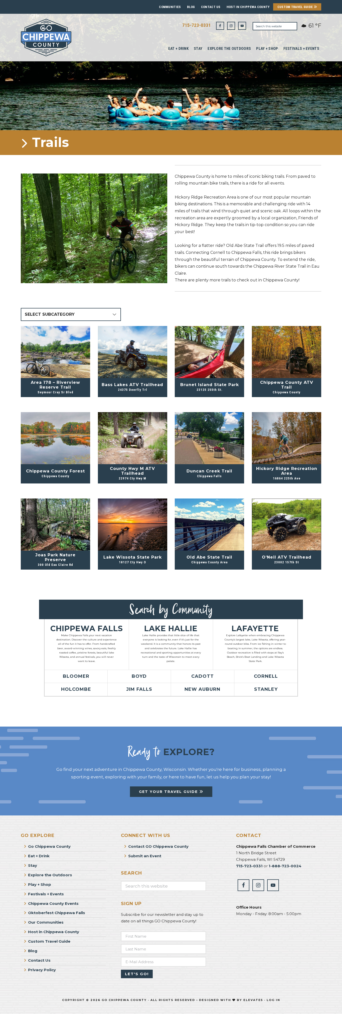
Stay (32, 865)
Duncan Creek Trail (209, 471)
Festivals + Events (46, 894)
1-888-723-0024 (285, 866)
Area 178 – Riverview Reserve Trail (55, 385)
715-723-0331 (196, 25)
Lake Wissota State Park (132, 557)
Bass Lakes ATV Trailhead (132, 384)
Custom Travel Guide (295, 7)
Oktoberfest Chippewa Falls (56, 912)
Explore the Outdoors (50, 875)
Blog (191, 7)
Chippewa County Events (53, 903)
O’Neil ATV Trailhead (286, 557)
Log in (273, 1000)
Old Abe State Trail (209, 557)
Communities (170, 7)
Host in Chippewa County (248, 7)
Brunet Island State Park (209, 384)
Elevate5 (253, 1000)
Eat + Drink (39, 856)
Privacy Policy (42, 969)
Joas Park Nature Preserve (55, 557)
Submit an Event (144, 856)
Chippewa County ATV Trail (286, 385)
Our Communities (46, 922)
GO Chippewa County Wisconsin (58, 37)
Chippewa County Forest (55, 471)
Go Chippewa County (49, 846)
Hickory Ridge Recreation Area (286, 471)
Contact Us (211, 7)
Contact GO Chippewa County (158, 846)
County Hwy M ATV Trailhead (132, 471)
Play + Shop (39, 884)
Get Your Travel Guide (169, 791)
